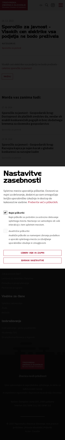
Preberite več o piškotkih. (43, 202)
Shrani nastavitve (32, 260)
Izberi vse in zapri (32, 253)
